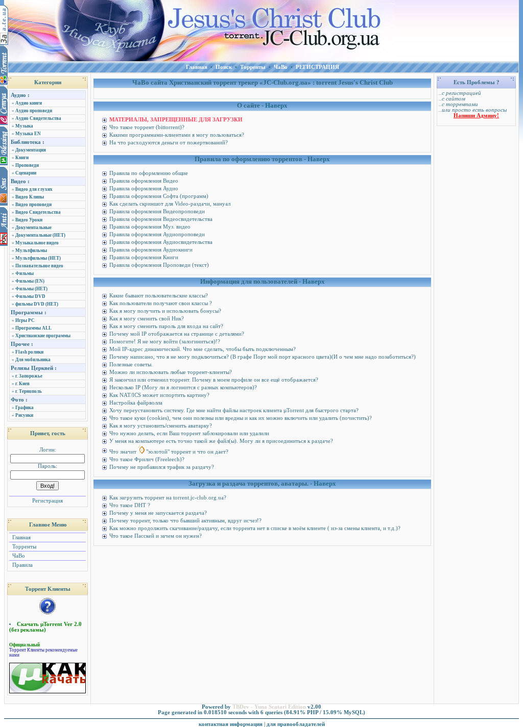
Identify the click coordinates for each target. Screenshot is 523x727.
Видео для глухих (34, 189)
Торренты (23, 546)
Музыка (24, 126)
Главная (21, 537)
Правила (22, 565)
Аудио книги (28, 103)
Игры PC (25, 320)
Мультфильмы (31, 250)
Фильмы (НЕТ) (31, 288)
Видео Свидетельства (38, 212)
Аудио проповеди (33, 110)
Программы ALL (33, 328)
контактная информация (231, 724)
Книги (22, 157)
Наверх (276, 105)
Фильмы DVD (30, 296)
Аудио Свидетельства (38, 118)
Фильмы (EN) (29, 281)
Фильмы (24, 273)
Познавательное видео (39, 265)
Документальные (33, 227)
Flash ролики (29, 352)
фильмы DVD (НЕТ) (36, 304)
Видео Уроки (28, 219)
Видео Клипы (29, 196)
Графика (24, 407)
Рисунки (24, 415)
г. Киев (22, 383)
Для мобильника (33, 359)
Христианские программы (42, 335)
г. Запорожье (28, 376)
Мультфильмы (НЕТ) (38, 258)
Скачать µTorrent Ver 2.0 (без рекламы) (45, 627)
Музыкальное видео (37, 242)
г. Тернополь (28, 391)
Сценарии (25, 173)
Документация (30, 150)
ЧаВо (18, 556)
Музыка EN (28, 133)
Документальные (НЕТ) (40, 235)
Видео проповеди (33, 204)
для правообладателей (296, 724)
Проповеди (27, 165)
